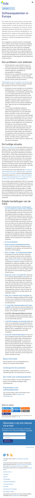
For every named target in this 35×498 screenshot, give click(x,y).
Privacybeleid (6, 479)
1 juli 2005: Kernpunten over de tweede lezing (17, 321)
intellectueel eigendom (15, 260)
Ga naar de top (30, 447)
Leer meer (18, 416)
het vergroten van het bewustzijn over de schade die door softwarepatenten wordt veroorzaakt (17, 171)
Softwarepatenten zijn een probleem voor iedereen (15, 82)
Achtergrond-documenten (14, 368)
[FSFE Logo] (4, 3)
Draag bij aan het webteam (10, 489)
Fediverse (7, 408)
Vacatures (5, 474)
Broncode (5, 486)
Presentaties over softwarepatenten (10, 389)
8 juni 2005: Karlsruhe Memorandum (15, 334)
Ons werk (5, 8)
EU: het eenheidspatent (11, 242)
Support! (7, 413)
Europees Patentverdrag (10, 147)
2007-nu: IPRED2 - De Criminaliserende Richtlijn (18, 252)
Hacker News (26, 408)
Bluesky (16, 408)
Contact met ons (7, 472)
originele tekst (15, 495)
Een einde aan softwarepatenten (17, 377)
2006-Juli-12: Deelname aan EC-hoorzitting (17, 295)
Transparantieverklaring (9, 481)
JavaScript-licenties (8, 484)
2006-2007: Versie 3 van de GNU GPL (15, 275)
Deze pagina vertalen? (8, 491)
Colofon (5, 476)
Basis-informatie (10, 359)
